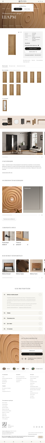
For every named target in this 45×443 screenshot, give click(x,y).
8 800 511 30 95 (13, 431)
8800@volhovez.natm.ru (6, 434)
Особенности (11, 25)
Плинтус (18, 242)
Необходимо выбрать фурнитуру (31, 45)
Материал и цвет (12, 65)
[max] (39, 427)
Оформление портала (21, 65)
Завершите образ (19, 25)
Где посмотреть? (38, 54)
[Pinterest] (42, 427)
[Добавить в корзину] (13, 244)
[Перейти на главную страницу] (22, 1)
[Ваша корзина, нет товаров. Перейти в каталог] (38, 1)
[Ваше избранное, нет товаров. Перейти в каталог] (40, 1)
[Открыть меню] (3, 1)
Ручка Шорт (5, 242)
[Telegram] (25, 359)
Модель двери (5, 65)
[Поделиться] (18, 32)
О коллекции (4, 25)
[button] (33, 199)
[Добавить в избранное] (21, 32)
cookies (9, 436)
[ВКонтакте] (22, 359)
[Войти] (42, 1)
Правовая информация (32, 434)
